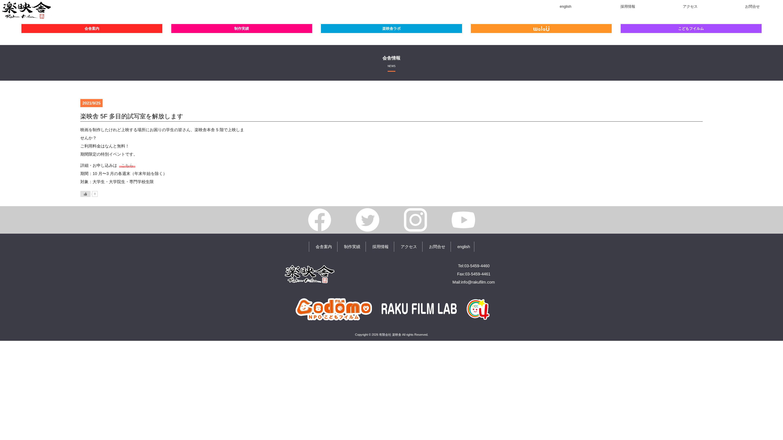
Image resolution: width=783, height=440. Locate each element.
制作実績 (241, 28)
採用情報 (380, 246)
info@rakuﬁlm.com (478, 282)
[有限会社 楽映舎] (26, 15)
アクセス (409, 246)
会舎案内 (92, 28)
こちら (127, 165)
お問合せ (437, 246)
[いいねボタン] (85, 194)
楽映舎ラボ (391, 28)
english (463, 246)
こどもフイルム (691, 28)
